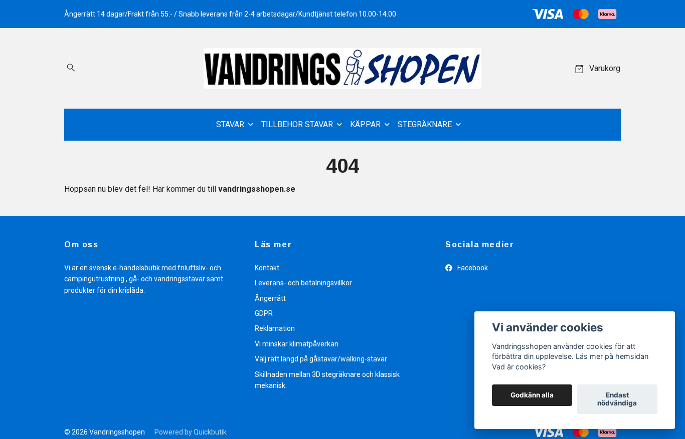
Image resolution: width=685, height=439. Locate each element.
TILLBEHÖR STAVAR (297, 124)
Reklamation (275, 328)
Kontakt (267, 268)
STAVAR (230, 124)
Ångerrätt (270, 298)
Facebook (472, 268)
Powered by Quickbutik (190, 432)
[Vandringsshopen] (342, 68)
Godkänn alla (532, 395)
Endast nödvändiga (617, 399)
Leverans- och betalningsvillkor (303, 283)
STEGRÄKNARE (425, 124)
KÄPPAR (365, 124)
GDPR (264, 313)
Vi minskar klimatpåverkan (296, 344)
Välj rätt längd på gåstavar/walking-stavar (321, 359)
